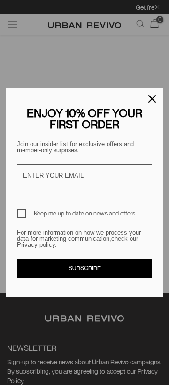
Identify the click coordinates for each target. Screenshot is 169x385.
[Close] (152, 99)
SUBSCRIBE (85, 268)
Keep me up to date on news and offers (84, 213)
